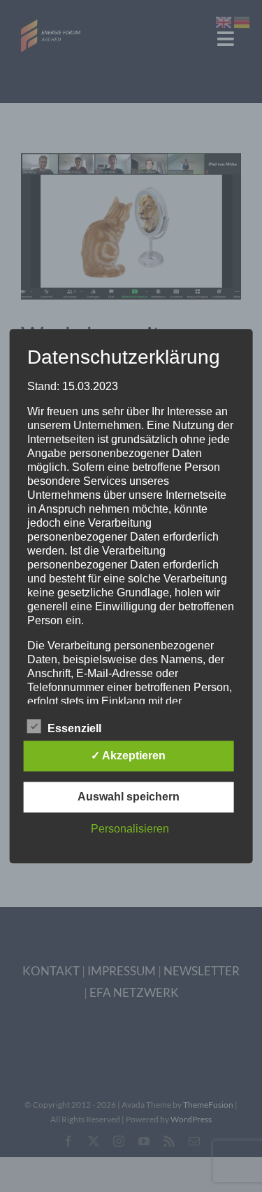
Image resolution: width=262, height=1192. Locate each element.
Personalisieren (130, 829)
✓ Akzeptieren (128, 755)
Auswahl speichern (129, 797)
